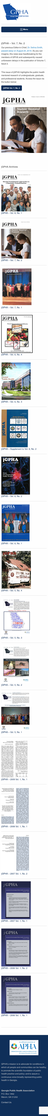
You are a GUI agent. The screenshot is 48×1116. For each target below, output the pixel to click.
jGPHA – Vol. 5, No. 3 (11, 637)
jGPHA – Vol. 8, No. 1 (11, 212)
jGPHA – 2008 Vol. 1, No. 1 (14, 826)
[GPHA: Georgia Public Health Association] (16, 12)
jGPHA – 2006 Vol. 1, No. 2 (14, 968)
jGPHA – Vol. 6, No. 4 (11, 354)
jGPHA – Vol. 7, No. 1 (11, 307)
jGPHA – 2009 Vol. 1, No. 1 (14, 779)
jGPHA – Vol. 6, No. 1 (11, 543)
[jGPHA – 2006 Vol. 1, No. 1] (16, 994)
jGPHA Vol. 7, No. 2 (11, 88)
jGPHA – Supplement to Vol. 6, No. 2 (18, 448)
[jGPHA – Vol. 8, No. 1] (16, 192)
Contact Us (6, 1102)
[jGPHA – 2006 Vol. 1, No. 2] (16, 947)
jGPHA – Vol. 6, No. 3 (11, 401)
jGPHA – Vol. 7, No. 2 (11, 260)
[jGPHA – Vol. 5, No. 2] (16, 664)
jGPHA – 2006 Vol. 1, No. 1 (14, 1015)
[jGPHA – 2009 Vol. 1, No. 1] (15, 758)
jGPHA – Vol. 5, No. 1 (11, 732)
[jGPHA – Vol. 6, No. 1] (16, 522)
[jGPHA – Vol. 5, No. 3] (16, 616)
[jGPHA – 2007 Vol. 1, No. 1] (16, 900)
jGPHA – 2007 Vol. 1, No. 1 (14, 920)
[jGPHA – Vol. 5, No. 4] (16, 569)
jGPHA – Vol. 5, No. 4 (11, 590)
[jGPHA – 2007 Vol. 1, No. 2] (15, 852)
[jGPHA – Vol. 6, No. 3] (16, 380)
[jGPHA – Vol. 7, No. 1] (17, 286)
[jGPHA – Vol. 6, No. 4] (17, 333)
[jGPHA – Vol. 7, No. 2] (16, 239)
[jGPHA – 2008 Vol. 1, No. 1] (15, 805)
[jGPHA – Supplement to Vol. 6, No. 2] (14, 428)
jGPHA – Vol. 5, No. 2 (11, 684)
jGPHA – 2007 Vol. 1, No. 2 (14, 873)
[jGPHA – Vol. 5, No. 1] (15, 711)
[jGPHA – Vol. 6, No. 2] (15, 475)
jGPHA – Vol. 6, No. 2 (11, 496)
